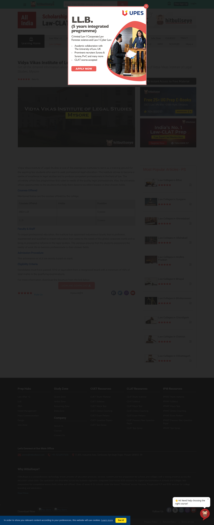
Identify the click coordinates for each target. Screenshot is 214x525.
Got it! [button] (121, 520)
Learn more (107, 520)
